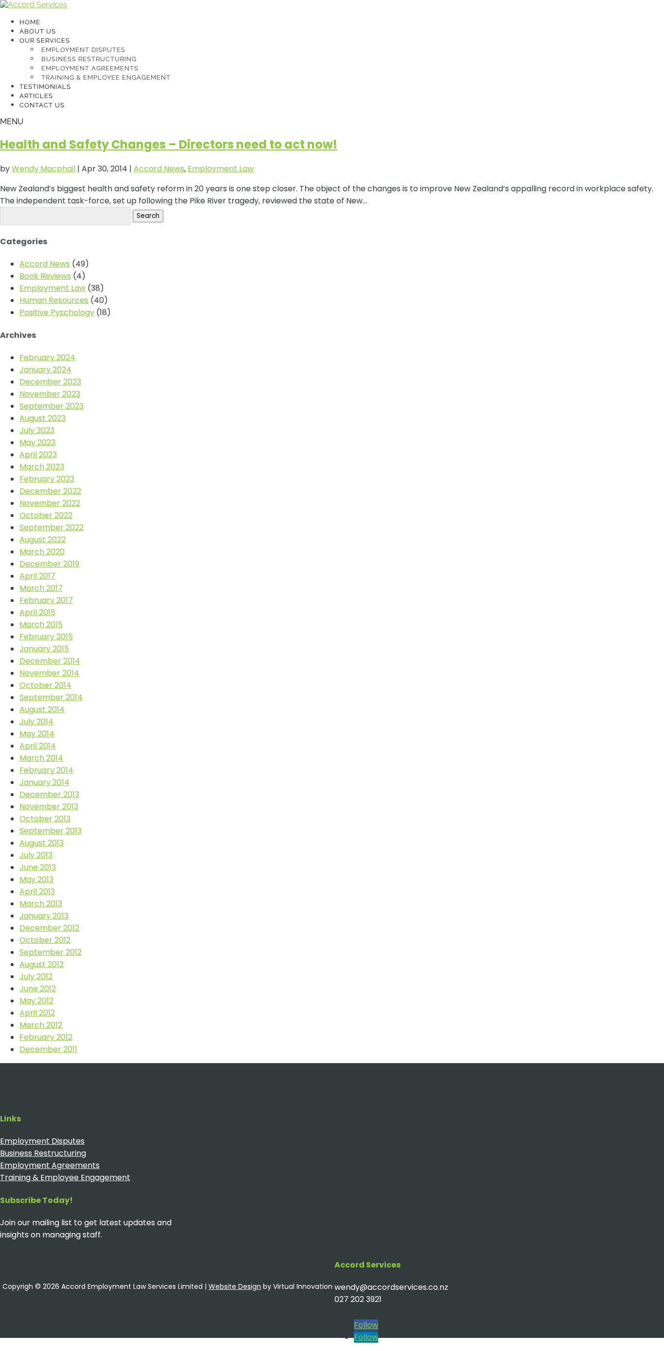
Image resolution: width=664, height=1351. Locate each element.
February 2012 (45, 1037)
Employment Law (221, 168)
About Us (37, 31)
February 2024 (47, 357)
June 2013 (37, 867)
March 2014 (41, 758)
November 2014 (49, 673)
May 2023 (37, 442)
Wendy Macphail (43, 168)
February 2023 (46, 478)
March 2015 (41, 624)
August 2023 (42, 418)
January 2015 (44, 648)
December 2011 (48, 1049)
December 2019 (49, 563)
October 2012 (44, 940)
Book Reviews (45, 276)
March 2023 (41, 466)
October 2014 (45, 685)
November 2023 (49, 394)
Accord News (159, 168)
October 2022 (45, 515)
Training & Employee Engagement (106, 77)
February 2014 (46, 770)
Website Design (235, 1286)
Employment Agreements (90, 68)
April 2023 (38, 454)
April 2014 (37, 745)
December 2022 (50, 491)
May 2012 (36, 1000)
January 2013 (44, 915)
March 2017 (41, 588)
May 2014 (36, 733)
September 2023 (51, 406)
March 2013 (40, 903)
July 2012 (35, 976)
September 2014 (51, 697)
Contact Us (42, 105)
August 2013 (41, 843)
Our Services (44, 40)
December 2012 (49, 928)
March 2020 (42, 551)
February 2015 (46, 636)
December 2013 (49, 794)
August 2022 (42, 539)
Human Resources (53, 300)
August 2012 (41, 964)
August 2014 (42, 709)
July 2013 (35, 855)
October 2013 (44, 818)
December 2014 (49, 661)
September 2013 (50, 830)
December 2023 (50, 381)
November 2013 (48, 806)
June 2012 (37, 988)
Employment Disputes (83, 49)
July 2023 (36, 430)
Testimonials (45, 86)
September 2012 (50, 952)
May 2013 (36, 879)
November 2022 (49, 503)
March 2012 (40, 1025)
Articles (36, 96)
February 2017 (46, 600)
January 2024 (45, 369)
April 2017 (37, 576)
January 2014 (44, 782)
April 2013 (37, 891)
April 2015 (37, 612)
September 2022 (51, 527)
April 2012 (37, 1012)
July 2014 (36, 721)
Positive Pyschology (56, 312)
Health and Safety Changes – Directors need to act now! (168, 144)
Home (29, 22)
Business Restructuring (89, 59)
